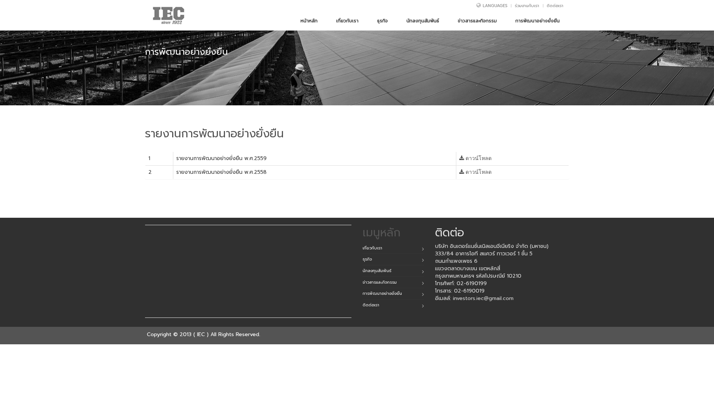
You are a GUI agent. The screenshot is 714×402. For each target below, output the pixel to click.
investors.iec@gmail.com (483, 298)
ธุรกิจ (367, 259)
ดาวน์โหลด (478, 158)
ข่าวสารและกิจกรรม (380, 282)
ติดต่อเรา (555, 6)
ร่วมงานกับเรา (527, 6)
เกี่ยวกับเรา (372, 248)
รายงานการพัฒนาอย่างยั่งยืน (214, 133)
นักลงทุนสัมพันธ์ (377, 271)
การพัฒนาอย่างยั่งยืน (382, 293)
